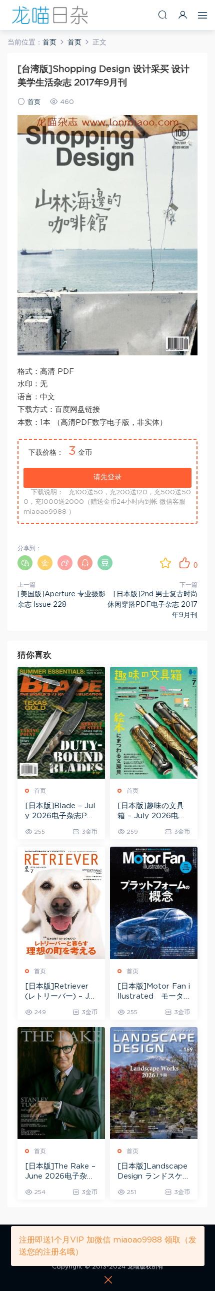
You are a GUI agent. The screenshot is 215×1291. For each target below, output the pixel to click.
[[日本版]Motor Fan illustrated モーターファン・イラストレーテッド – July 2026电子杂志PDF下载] (154, 903)
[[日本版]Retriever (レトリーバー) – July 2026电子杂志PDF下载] (61, 903)
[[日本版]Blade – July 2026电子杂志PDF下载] (61, 723)
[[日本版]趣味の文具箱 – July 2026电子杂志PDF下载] (154, 723)
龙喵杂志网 (50, 15)
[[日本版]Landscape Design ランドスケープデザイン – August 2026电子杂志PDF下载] (154, 1083)
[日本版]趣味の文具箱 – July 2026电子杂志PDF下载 (152, 811)
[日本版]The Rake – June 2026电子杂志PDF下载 (60, 1172)
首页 (34, 102)
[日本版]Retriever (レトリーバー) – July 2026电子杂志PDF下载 (60, 992)
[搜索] (163, 14)
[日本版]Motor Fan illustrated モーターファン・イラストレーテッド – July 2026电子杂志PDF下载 (154, 992)
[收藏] (165, 562)
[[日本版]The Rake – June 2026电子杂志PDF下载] (61, 1083)
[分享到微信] (25, 562)
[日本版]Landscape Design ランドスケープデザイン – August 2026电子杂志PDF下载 (154, 1172)
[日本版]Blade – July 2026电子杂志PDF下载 (60, 811)
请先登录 (108, 477)
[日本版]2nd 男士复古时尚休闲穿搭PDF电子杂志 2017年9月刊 (153, 605)
